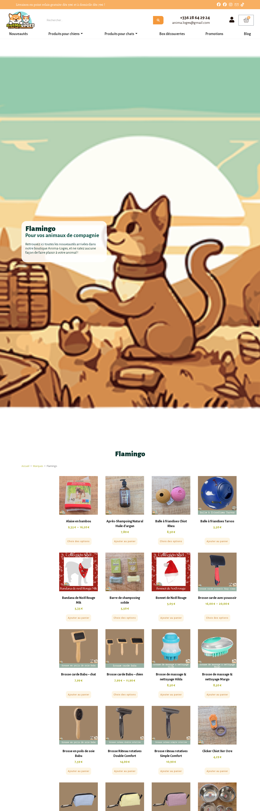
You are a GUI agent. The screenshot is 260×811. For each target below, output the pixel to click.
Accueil (25, 466)
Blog (247, 34)
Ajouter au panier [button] (125, 541)
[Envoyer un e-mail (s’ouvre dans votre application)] (237, 5)
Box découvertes (172, 34)
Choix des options (78, 541)
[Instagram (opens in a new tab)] (231, 4)
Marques (38, 466)
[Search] (158, 20)
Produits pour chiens (64, 34)
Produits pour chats (119, 34)
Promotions (214, 34)
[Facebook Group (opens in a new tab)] (225, 4)
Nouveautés (18, 34)
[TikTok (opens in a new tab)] (242, 4)
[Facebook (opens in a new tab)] (219, 4)
